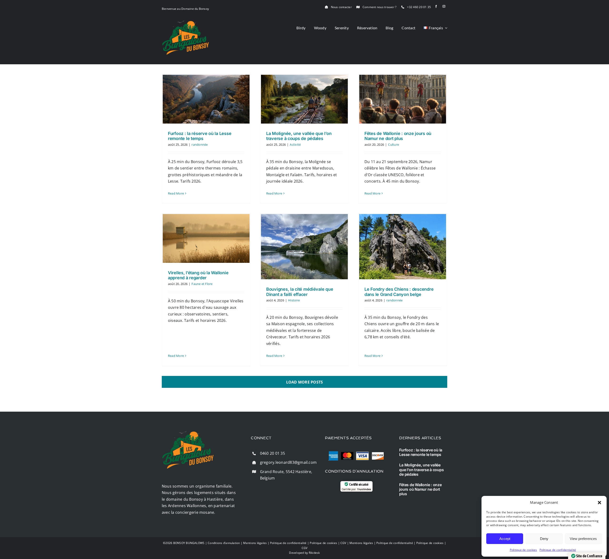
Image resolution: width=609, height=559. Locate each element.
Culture (393, 144)
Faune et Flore (202, 284)
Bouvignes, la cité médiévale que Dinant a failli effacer (299, 292)
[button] (599, 502)
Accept (504, 539)
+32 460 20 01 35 (419, 7)
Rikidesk (314, 553)
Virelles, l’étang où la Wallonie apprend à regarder (198, 275)
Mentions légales (255, 543)
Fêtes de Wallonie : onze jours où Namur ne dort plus (397, 136)
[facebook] (436, 6)
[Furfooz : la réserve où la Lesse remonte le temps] (206, 99)
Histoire (294, 300)
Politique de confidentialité (558, 550)
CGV (343, 543)
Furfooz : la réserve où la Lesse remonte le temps (199, 136)
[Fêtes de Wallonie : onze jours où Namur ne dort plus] (402, 99)
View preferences (583, 539)
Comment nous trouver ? (379, 7)
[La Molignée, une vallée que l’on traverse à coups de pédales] (304, 99)
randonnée (200, 144)
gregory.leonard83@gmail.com (288, 462)
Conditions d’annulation (224, 543)
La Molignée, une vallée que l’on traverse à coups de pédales (298, 136)
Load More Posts (304, 382)
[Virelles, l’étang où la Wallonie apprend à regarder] (206, 238)
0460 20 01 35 (272, 453)
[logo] (185, 22)
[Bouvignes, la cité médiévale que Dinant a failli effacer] (304, 246)
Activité (295, 144)
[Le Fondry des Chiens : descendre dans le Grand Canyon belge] (402, 246)
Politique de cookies (523, 550)
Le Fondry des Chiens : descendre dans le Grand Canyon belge (398, 292)
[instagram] (443, 6)
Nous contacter (341, 7)
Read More (176, 193)
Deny (544, 539)
